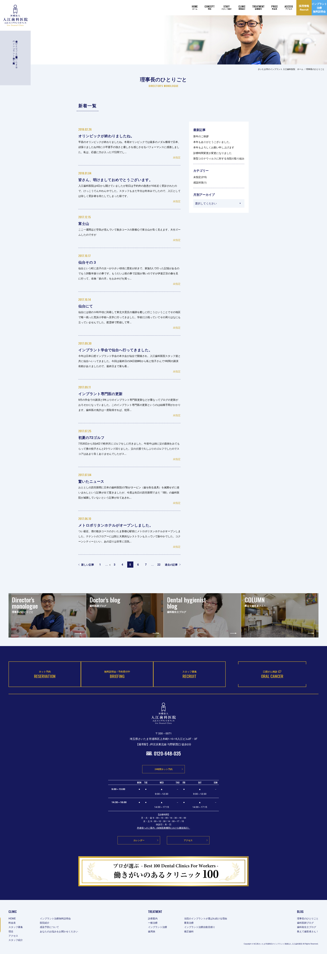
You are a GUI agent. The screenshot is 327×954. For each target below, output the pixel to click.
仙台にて (85, 305)
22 (158, 564)
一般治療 (153, 922)
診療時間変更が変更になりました (212, 153)
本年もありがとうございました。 (212, 142)
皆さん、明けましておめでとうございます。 (115, 179)
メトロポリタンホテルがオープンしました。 (115, 525)
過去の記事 (171, 564)
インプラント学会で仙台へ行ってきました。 (115, 349)
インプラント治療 (157, 927)
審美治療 (189, 922)
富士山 (83, 223)
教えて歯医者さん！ (307, 931)
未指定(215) (200, 177)
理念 (11, 931)
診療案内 (153, 918)
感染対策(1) (200, 182)
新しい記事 (87, 564)
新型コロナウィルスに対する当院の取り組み (218, 158)
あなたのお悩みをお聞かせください (59, 931)
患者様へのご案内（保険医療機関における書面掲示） (163, 827)
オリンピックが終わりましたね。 (106, 135)
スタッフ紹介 (16, 940)
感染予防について (49, 927)
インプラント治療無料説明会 (55, 918)
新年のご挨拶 (201, 136)
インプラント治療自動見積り (199, 927)
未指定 (177, 157)
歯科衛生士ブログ (306, 927)
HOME (12, 918)
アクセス (13, 935)
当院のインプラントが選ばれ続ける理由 (205, 918)
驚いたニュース (91, 481)
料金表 (12, 922)
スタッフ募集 (16, 927)
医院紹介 (44, 922)
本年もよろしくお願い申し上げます (213, 147)
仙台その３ (87, 262)
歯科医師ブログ (305, 922)
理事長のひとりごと (307, 918)
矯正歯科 (189, 931)
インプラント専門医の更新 (100, 393)
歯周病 (151, 931)
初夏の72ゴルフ (91, 437)
